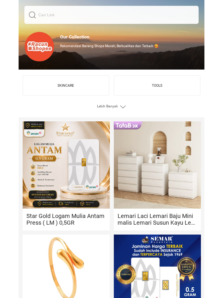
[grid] (111, 149)
